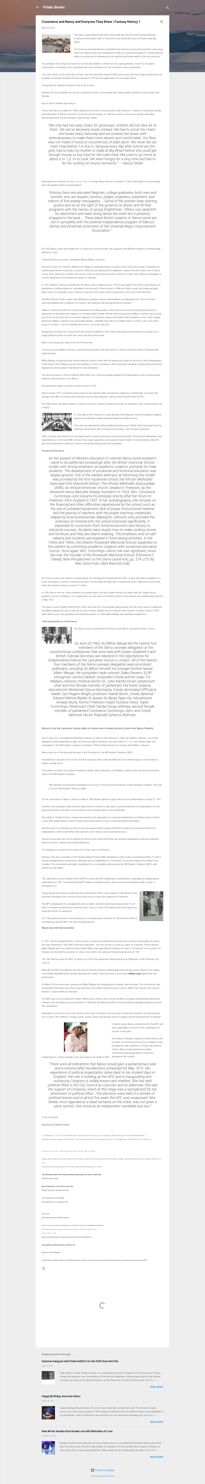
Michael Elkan (109, 1476)
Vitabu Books (54, 7)
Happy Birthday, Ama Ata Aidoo (61, 1396)
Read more (156, 1387)
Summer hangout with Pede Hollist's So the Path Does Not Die (80, 1361)
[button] (161, 22)
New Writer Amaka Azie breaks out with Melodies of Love (77, 1431)
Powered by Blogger (104, 1470)
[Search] (167, 8)
